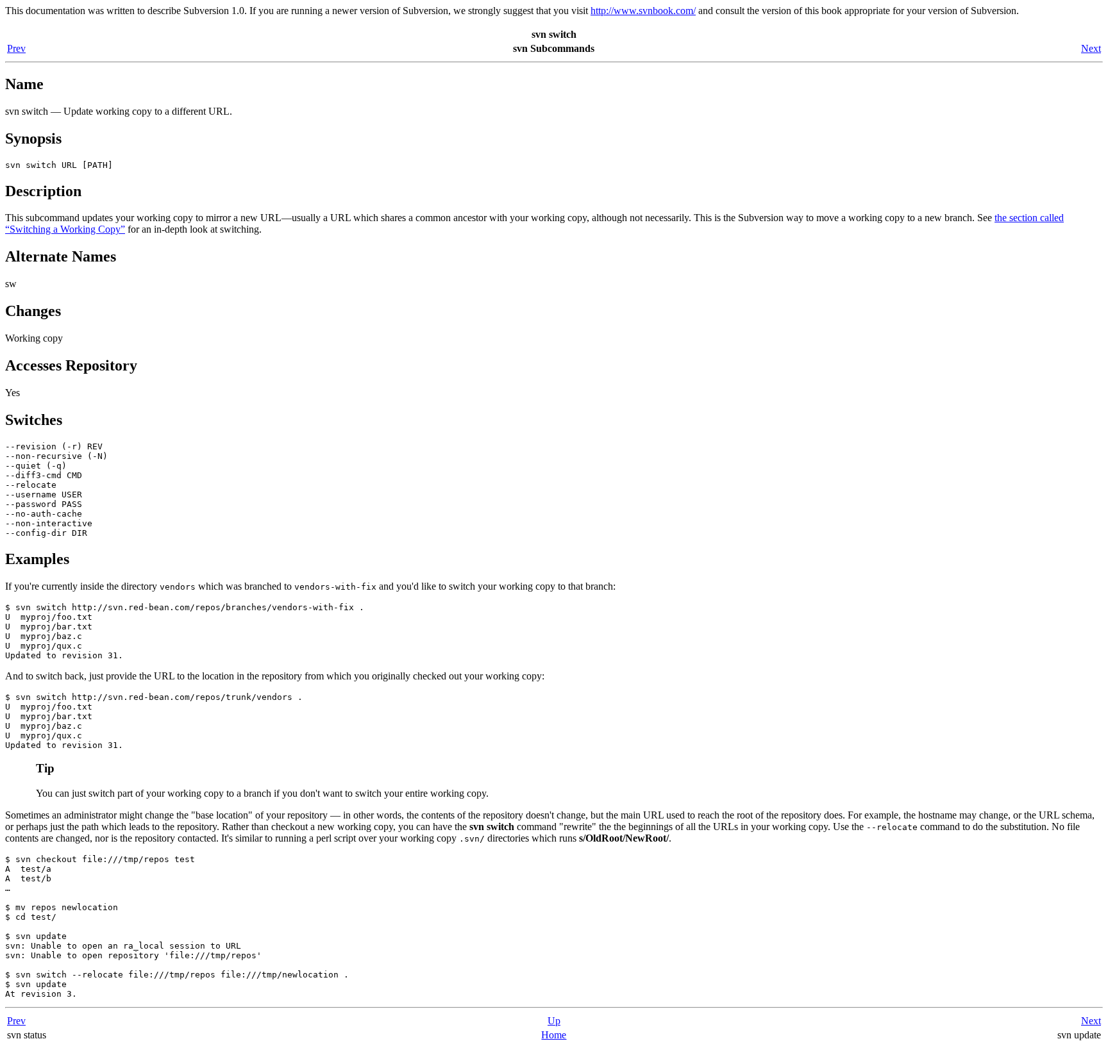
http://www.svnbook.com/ (643, 10)
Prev (16, 48)
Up (554, 1020)
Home (553, 1034)
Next (1091, 48)
